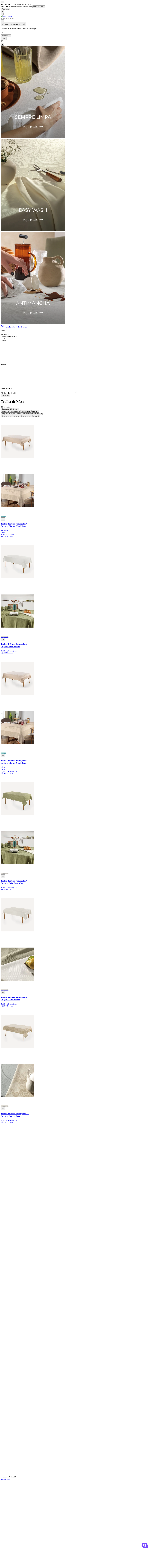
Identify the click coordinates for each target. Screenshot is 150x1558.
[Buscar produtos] (2, 20)
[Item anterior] (2, 2)
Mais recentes (26, 411)
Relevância (5, 411)
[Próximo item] (2, 11)
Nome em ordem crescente (10, 416)
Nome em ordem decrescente (30, 416)
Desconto (35, 411)
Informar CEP (6, 35)
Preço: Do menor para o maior (32, 414)
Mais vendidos (15, 411)
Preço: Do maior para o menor (11, 414)
